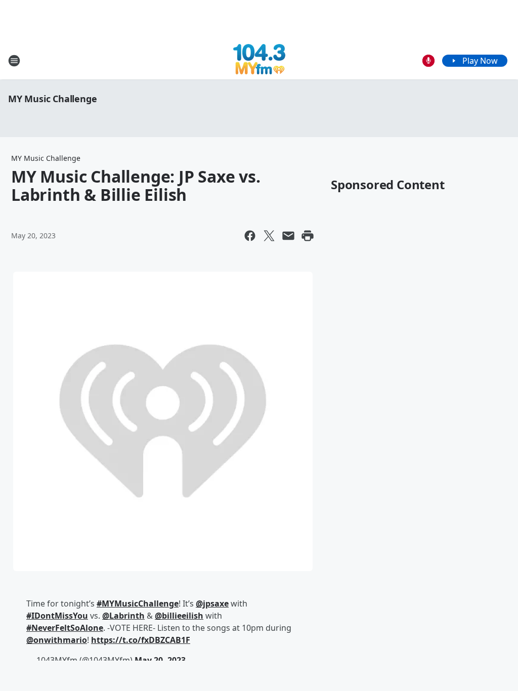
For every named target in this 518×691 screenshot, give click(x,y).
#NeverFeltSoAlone (64, 627)
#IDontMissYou (57, 615)
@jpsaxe (212, 603)
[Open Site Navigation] (14, 61)
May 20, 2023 (160, 660)
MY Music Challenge (52, 99)
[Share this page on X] (269, 236)
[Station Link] (259, 60)
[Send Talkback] (428, 61)
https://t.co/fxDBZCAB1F (140, 639)
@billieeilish (179, 615)
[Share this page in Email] (288, 236)
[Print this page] (307, 236)
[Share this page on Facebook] (250, 236)
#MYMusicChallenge (138, 603)
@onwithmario (56, 639)
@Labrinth (123, 615)
